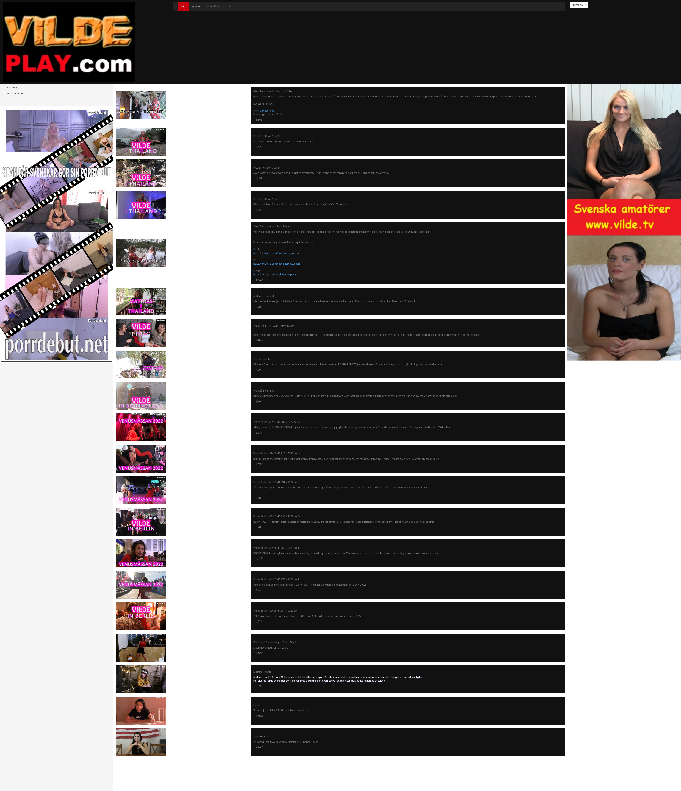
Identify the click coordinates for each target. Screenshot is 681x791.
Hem (183, 6)
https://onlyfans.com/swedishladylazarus (276, 253)
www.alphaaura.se (263, 110)
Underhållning (213, 6)
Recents (11, 87)
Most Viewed (14, 93)
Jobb (229, 6)
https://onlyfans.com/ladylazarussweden (276, 263)
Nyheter (196, 6)
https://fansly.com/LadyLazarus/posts (275, 274)
